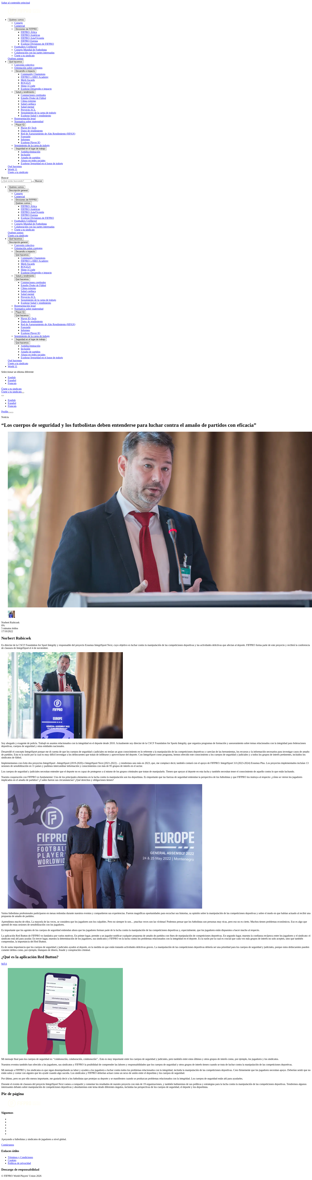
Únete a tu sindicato (18, 172)
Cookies (12, 1160)
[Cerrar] (12, 412)
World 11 (12, 169)
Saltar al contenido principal (15, 2)
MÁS (4, 963)
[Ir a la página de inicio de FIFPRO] (156, 11)
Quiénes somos (16, 20)
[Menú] (9, 412)
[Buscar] (23, 392)
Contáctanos (7, 1144)
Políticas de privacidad (19, 1163)
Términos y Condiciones (20, 1157)
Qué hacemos (15, 62)
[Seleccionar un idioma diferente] (2, 395)
